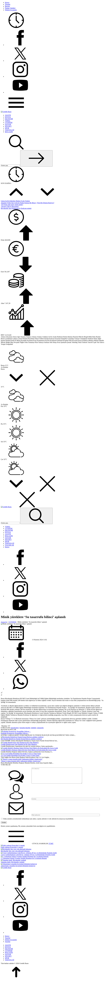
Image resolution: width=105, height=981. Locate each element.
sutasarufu (40, 728)
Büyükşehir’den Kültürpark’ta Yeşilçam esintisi (16, 208)
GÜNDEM (12, 622)
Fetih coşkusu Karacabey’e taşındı (12, 847)
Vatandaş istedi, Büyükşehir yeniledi (12, 862)
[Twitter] (20, 61)
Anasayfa (4, 622)
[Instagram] (20, 76)
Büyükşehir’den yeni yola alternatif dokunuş (15, 851)
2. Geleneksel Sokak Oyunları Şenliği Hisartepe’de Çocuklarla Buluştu (24, 858)
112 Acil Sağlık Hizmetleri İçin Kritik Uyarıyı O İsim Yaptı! (20, 755)
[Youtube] (20, 92)
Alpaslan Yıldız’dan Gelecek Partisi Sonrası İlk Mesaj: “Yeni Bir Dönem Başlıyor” (27, 203)
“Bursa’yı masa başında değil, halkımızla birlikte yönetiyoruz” (21, 761)
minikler (33, 728)
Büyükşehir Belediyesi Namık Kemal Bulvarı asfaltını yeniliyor (21, 739)
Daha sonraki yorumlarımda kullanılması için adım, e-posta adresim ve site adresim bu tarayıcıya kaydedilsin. (38, 819)
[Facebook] (20, 45)
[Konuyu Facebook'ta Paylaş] (20, 657)
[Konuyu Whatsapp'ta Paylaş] (20, 689)
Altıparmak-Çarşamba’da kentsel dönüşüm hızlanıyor (18, 866)
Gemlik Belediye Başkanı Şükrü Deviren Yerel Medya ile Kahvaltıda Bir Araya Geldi (28, 750)
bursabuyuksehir (25, 728)
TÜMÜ (51, 843)
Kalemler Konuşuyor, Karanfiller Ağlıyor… (15, 733)
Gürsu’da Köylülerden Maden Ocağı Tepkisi (15, 201)
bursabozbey (15, 728)
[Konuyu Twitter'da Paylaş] (20, 673)
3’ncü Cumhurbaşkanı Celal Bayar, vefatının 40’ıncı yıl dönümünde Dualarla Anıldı (28, 855)
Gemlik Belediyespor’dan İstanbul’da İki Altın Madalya (19, 744)
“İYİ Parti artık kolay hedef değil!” (12, 205)
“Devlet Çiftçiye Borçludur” (10, 206)
